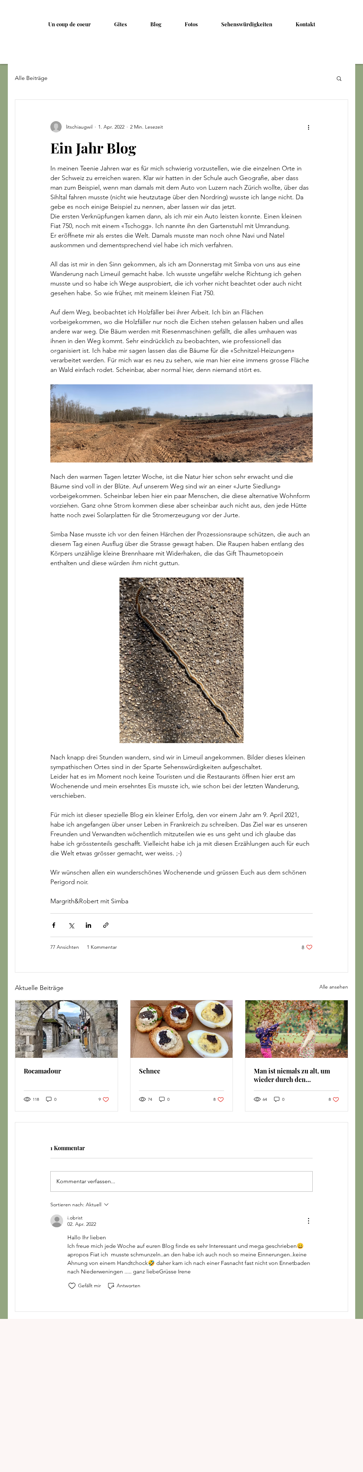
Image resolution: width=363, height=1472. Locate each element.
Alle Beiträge (31, 78)
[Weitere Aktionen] (308, 127)
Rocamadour (42, 1071)
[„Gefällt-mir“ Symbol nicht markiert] (72, 1286)
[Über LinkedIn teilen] (88, 925)
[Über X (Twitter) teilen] (71, 925)
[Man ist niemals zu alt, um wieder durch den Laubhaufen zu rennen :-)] (296, 1029)
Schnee (149, 1071)
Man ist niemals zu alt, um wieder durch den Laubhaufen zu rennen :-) (292, 1075)
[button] (339, 78)
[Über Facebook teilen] (53, 925)
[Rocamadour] (66, 1029)
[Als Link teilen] (105, 925)
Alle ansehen (333, 987)
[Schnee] (181, 1029)
